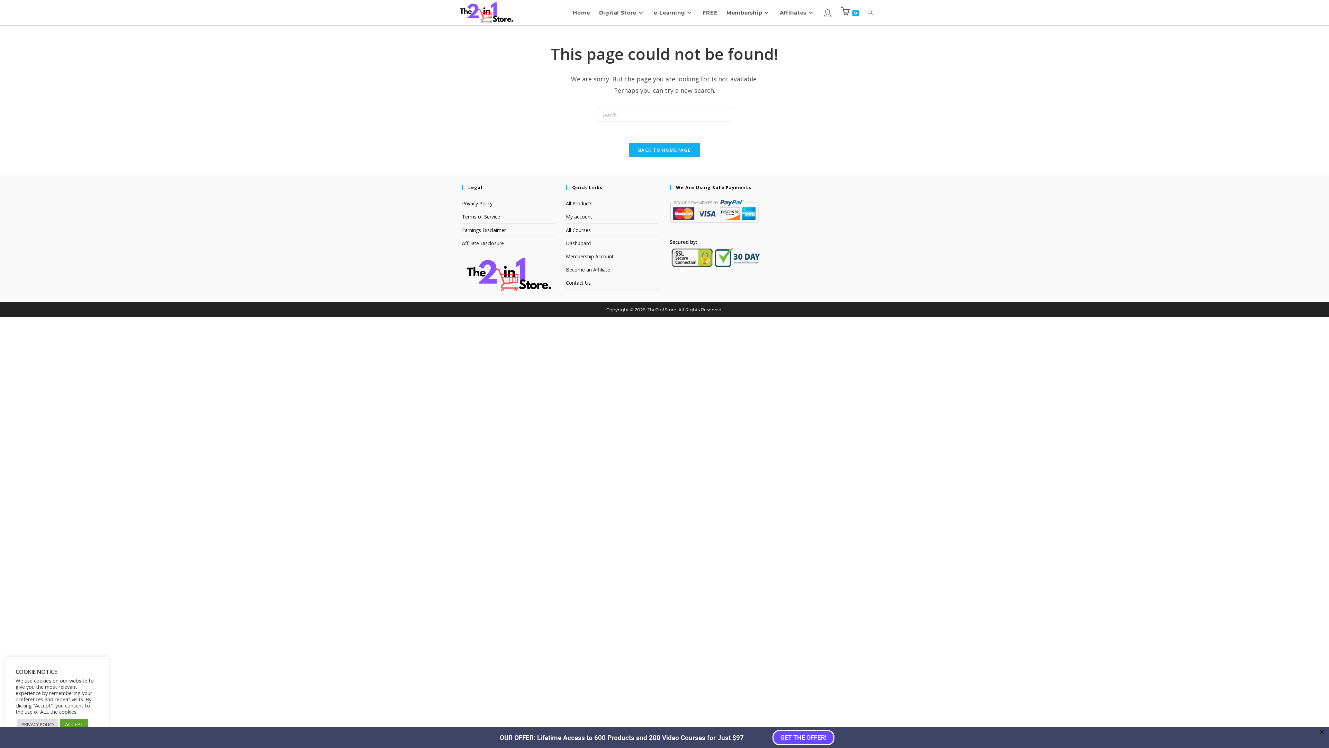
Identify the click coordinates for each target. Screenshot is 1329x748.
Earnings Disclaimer (484, 230)
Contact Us (578, 282)
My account (579, 216)
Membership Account (590, 256)
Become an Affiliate (588, 269)
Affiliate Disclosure (483, 243)
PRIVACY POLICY (37, 724)
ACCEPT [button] (74, 724)
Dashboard (578, 243)
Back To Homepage (664, 150)
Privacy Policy (477, 203)
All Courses (578, 230)
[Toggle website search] (870, 12)
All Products (579, 203)
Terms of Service (481, 216)
